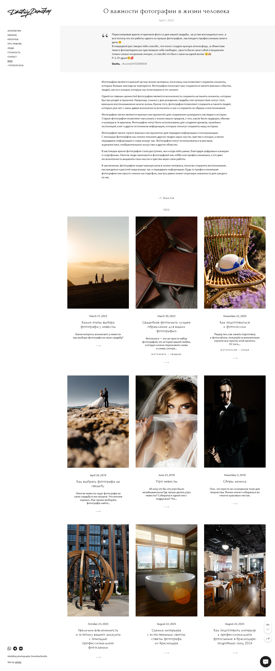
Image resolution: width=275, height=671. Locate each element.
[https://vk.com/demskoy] (21, 648)
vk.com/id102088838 (134, 63)
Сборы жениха (234, 481)
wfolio (18, 662)
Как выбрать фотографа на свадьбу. (98, 483)
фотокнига (159, 354)
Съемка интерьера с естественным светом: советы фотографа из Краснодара (166, 636)
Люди (10, 48)
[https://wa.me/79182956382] (9, 648)
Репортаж (13, 39)
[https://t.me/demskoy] (15, 648)
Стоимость (13, 52)
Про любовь (14, 43)
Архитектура (14, 30)
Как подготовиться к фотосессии (235, 324)
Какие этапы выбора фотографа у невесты (98, 324)
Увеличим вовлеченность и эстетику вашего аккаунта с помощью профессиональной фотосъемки (98, 639)
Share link (168, 198)
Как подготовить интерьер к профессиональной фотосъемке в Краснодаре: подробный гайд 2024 (234, 636)
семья (245, 349)
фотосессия (228, 349)
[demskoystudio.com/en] (29, 12)
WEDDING (12, 34)
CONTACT (12, 56)
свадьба (176, 354)
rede (10, 60)
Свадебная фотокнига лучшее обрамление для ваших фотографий (166, 326)
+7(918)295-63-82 (15, 65)
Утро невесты (167, 481)
